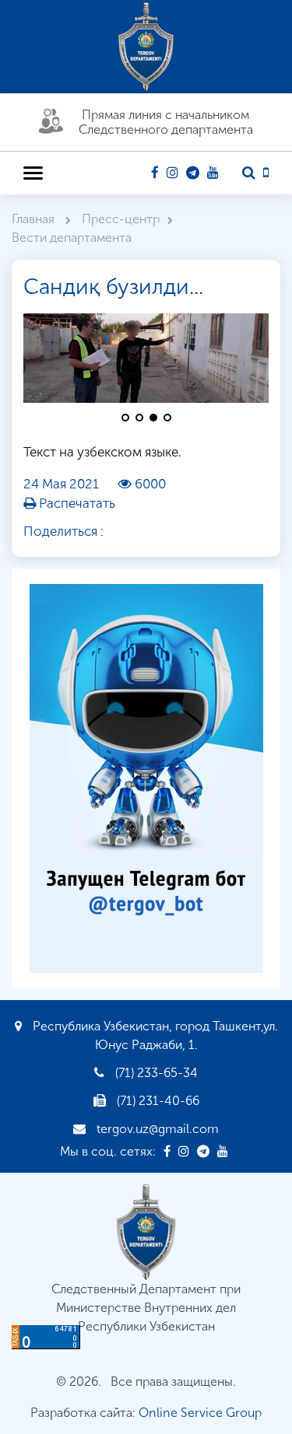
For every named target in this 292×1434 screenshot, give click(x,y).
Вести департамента (72, 237)
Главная (35, 219)
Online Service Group (200, 1412)
